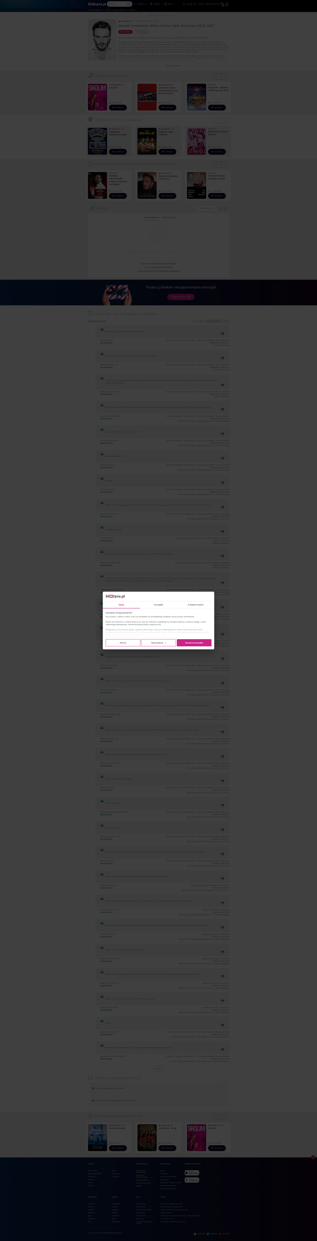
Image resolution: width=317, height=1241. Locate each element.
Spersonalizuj (157, 643)
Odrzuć (123, 643)
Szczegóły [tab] (158, 605)
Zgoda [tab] (121, 605)
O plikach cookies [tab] (195, 605)
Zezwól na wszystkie (194, 643)
